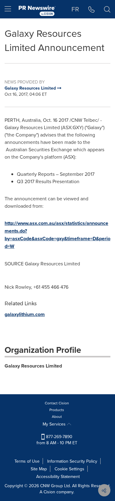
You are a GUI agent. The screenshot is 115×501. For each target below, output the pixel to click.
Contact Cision (57, 403)
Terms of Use (27, 461)
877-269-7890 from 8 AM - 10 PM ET (56, 440)
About (57, 416)
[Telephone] (91, 9)
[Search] (107, 9)
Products (56, 409)
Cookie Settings (69, 469)
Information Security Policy (72, 461)
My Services (55, 424)
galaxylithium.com (25, 314)
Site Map (39, 469)
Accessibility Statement (58, 476)
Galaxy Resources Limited (33, 365)
